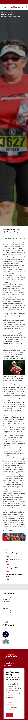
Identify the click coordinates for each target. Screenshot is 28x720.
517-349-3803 (6, 600)
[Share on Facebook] (14, 232)
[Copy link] (7, 232)
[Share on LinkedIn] (17, 232)
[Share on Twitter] (10, 232)
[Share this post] (3, 232)
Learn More (10, 697)
